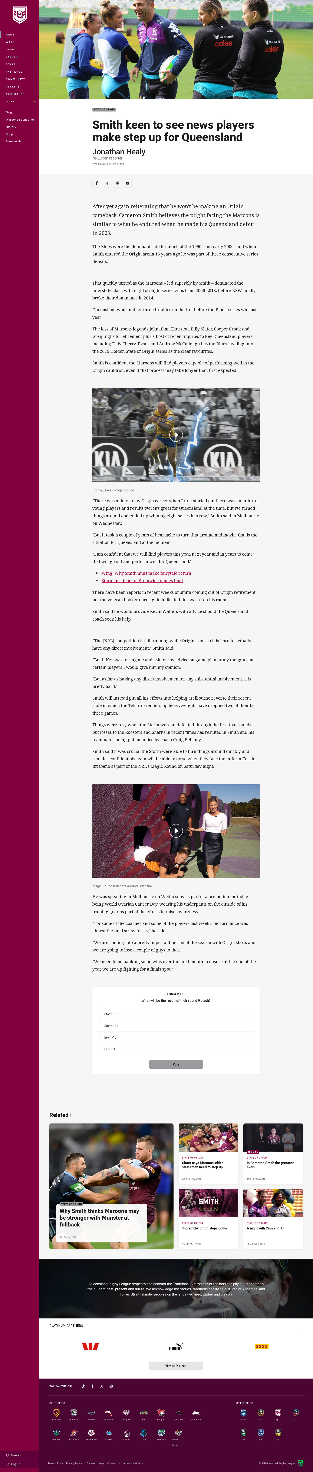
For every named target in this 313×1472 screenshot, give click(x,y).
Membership (14, 141)
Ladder (12, 56)
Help (101, 1463)
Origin (10, 112)
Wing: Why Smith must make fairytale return (146, 573)
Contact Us (113, 1463)
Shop (9, 134)
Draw (10, 49)
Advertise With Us (133, 1463)
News (10, 34)
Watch (11, 42)
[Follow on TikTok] (83, 1386)
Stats (11, 64)
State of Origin (104, 109)
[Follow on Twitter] (101, 1386)
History (11, 127)
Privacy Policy (74, 1463)
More (10, 101)
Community (16, 79)
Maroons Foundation (20, 119)
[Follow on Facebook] (92, 1386)
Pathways (14, 71)
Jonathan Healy (118, 151)
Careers (91, 1463)
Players (13, 86)
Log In (16, 1464)
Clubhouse (15, 94)
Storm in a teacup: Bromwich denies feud (142, 580)
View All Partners (176, 1366)
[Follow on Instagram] (111, 1386)
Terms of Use (55, 1463)
